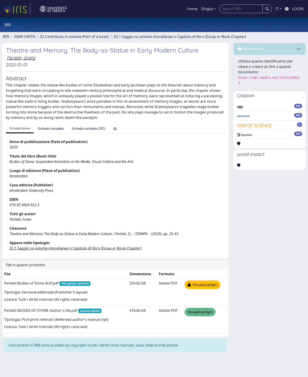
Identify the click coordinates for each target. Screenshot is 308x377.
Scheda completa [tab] (51, 128)
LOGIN (297, 8)
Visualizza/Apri (204, 284)
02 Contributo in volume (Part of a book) (74, 36)
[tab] (115, 128)
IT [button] (277, 8)
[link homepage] (16, 8)
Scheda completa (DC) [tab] (89, 128)
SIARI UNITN (24, 36)
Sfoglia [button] (207, 8)
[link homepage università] (53, 8)
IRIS (6, 36)
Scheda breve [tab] (19, 128)
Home (192, 8)
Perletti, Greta (21, 57)
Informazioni (252, 48)
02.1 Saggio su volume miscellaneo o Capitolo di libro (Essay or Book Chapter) (180, 36)
